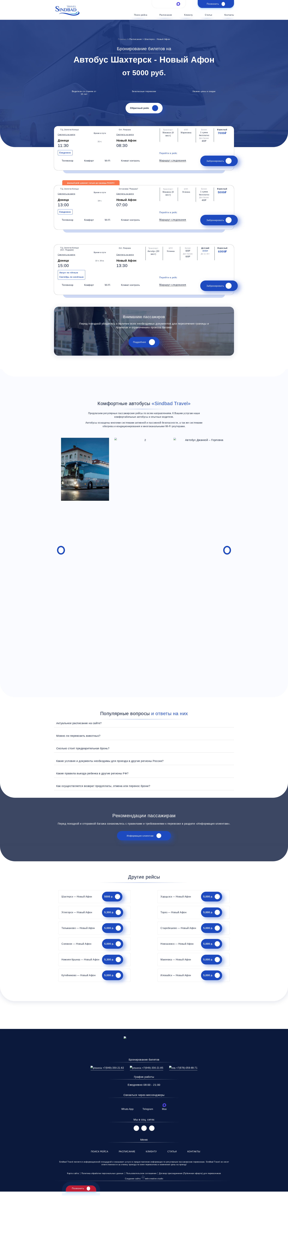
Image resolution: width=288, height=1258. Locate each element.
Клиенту (188, 15)
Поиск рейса (140, 15)
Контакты (229, 15)
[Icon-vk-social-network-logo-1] (136, 1128)
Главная (122, 39)
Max (164, 1109)
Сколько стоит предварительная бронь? (82, 748)
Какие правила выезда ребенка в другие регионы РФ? (92, 773)
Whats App (127, 1109)
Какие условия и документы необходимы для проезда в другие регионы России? (110, 761)
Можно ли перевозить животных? (78, 735)
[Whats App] (127, 1105)
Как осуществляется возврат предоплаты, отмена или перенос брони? (103, 786)
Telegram (147, 1109)
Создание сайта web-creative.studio (144, 1178)
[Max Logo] (178, 3)
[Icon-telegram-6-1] (168, 3)
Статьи (208, 15)
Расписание (165, 15)
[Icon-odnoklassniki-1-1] (151, 1128)
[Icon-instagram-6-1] (144, 1128)
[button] (172, 160)
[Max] (164, 1105)
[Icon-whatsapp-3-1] (159, 3)
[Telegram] (148, 1105)
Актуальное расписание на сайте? (79, 723)
